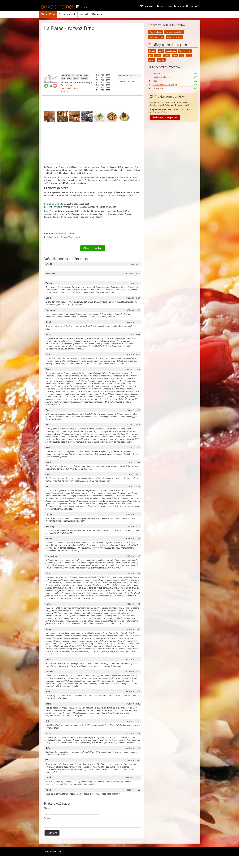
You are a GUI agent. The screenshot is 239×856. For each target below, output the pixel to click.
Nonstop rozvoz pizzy (174, 32)
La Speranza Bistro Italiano (164, 77)
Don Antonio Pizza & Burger (165, 84)
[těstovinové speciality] (99, 116)
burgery (152, 51)
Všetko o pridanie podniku (165, 117)
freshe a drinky (185, 51)
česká (161, 51)
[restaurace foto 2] (62, 116)
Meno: (47, 807)
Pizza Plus (157, 80)
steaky (76, 78)
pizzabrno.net (57, 6)
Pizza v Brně (48, 14)
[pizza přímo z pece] (111, 116)
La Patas (156, 73)
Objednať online (92, 248)
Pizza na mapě (67, 14)
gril (73, 75)
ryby (63, 78)
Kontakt (84, 14)
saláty (69, 78)
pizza (86, 75)
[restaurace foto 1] (49, 116)
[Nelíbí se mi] (55, 86)
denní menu (66, 75)
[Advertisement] (92, 51)
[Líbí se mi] (46, 86)
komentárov (73, 237)
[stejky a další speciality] (124, 116)
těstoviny (84, 78)
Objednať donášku (127, 81)
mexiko (79, 75)
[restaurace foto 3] (74, 116)
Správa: (47, 818)
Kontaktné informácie (70, 87)
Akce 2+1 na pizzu (174, 37)
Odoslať (52, 833)
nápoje (166, 55)
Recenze (97, 14)
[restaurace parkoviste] (87, 116)
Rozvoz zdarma (156, 32)
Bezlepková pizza (156, 37)
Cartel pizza (158, 88)
